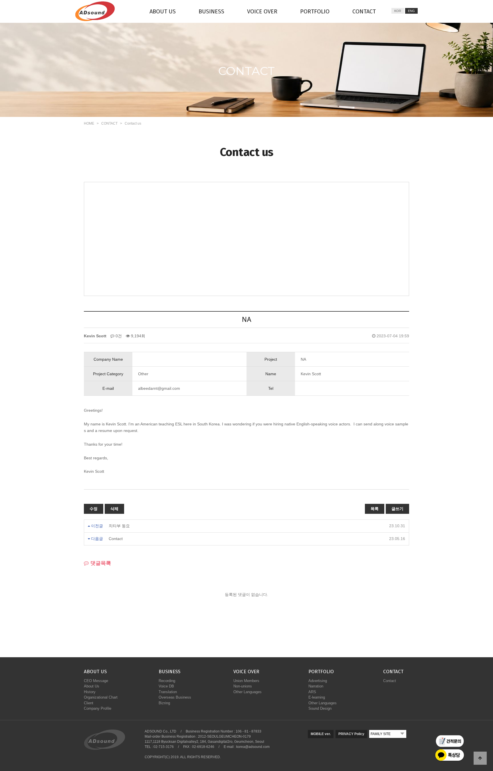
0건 (118, 336)
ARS (312, 692)
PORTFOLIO (315, 11)
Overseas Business (175, 697)
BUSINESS (211, 11)
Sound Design (320, 708)
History (90, 692)
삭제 (114, 508)
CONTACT (364, 11)
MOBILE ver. (321, 734)
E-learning (316, 697)
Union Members (246, 681)
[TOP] (480, 758)
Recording (167, 681)
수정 (94, 508)
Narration (315, 686)
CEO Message (96, 681)
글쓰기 (397, 508)
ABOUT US (162, 11)
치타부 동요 (119, 526)
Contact (116, 538)
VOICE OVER (262, 11)
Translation (168, 692)
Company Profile (97, 708)
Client (88, 703)
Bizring (164, 703)
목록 (375, 508)
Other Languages (247, 692)
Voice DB (166, 686)
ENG (411, 11)
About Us (91, 686)
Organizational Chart (101, 697)
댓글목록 (100, 563)
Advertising (317, 681)
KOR (397, 11)
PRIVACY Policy (351, 734)
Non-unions (242, 686)
